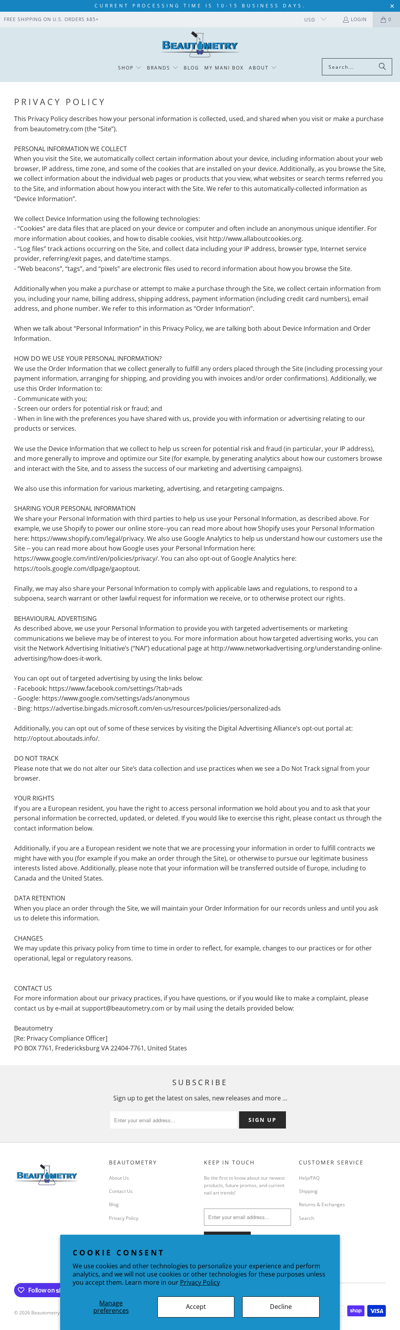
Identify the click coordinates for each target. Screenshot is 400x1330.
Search (306, 1218)
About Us (119, 1178)
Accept (196, 1306)
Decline (281, 1306)
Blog (114, 1204)
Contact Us (121, 1191)
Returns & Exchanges (322, 1204)
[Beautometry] (200, 44)
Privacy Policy (200, 1282)
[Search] (382, 66)
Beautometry (45, 1312)
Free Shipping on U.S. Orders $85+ (51, 19)
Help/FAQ (309, 1178)
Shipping (308, 1191)
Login (359, 19)
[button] (130, 68)
